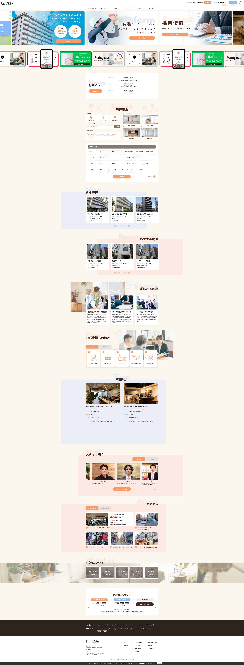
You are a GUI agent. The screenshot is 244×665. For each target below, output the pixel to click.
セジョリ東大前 (128, 79)
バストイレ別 (91, 134)
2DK (133, 169)
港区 (134, 625)
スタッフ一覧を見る (122, 489)
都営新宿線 (127, 628)
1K (109, 169)
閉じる (159, 663)
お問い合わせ (152, 8)
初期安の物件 (138, 648)
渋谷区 (117, 625)
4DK (127, 172)
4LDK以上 (134, 172)
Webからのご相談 (144, 604)
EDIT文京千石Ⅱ (128, 85)
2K (127, 169)
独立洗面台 (107, 134)
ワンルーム (102, 169)
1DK (115, 169)
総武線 (112, 628)
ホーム (125, 642)
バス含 (146, 164)
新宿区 (99, 625)
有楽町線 (142, 628)
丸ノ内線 (100, 628)
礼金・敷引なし (139, 151)
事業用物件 (137, 651)
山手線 (99, 631)
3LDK (115, 172)
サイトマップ (151, 648)
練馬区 (139, 625)
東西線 (105, 631)
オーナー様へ (128, 8)
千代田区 (111, 625)
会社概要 (116, 8)
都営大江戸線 (119, 628)
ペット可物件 (138, 645)
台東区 (151, 625)
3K (100, 172)
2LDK (141, 169)
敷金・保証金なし (129, 151)
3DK (110, 172)
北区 (123, 625)
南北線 (106, 628)
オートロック (99, 134)
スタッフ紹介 (140, 8)
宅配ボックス (91, 137)
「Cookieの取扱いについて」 (143, 663)
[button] (115, 226)
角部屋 (113, 134)
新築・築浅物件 (138, 642)
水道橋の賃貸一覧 (104, 8)
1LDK (121, 169)
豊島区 (128, 625)
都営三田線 (135, 628)
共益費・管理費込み (150, 151)
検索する (122, 176)
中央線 (148, 628)
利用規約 (150, 645)
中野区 (145, 625)
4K (121, 172)
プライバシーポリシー (153, 642)
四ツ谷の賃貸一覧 (92, 8)
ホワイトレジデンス (128, 91)
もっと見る (95, 91)
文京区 (105, 625)
